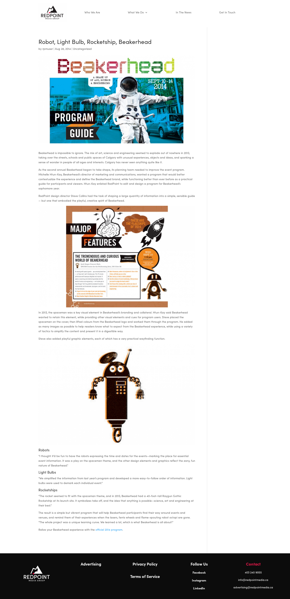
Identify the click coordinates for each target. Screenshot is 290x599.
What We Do (136, 12)
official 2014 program (108, 529)
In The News (183, 12)
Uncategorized (82, 49)
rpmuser (47, 49)
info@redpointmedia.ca (253, 580)
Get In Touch (227, 12)
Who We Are (92, 12)
